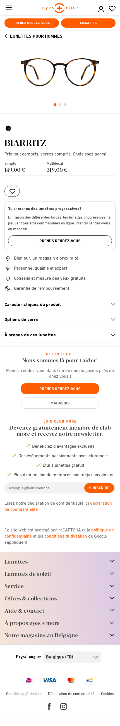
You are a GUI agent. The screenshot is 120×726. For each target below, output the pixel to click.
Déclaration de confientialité (71, 693)
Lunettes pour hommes (36, 36)
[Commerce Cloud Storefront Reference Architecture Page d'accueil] (60, 8)
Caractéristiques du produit (57, 304)
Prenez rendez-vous (31, 23)
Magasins (88, 23)
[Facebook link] (49, 706)
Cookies (107, 693)
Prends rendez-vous (60, 241)
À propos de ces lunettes (57, 335)
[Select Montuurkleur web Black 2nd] (8, 128)
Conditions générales (23, 693)
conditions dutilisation (65, 535)
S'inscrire (99, 488)
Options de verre (57, 319)
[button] (101, 9)
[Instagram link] (63, 706)
